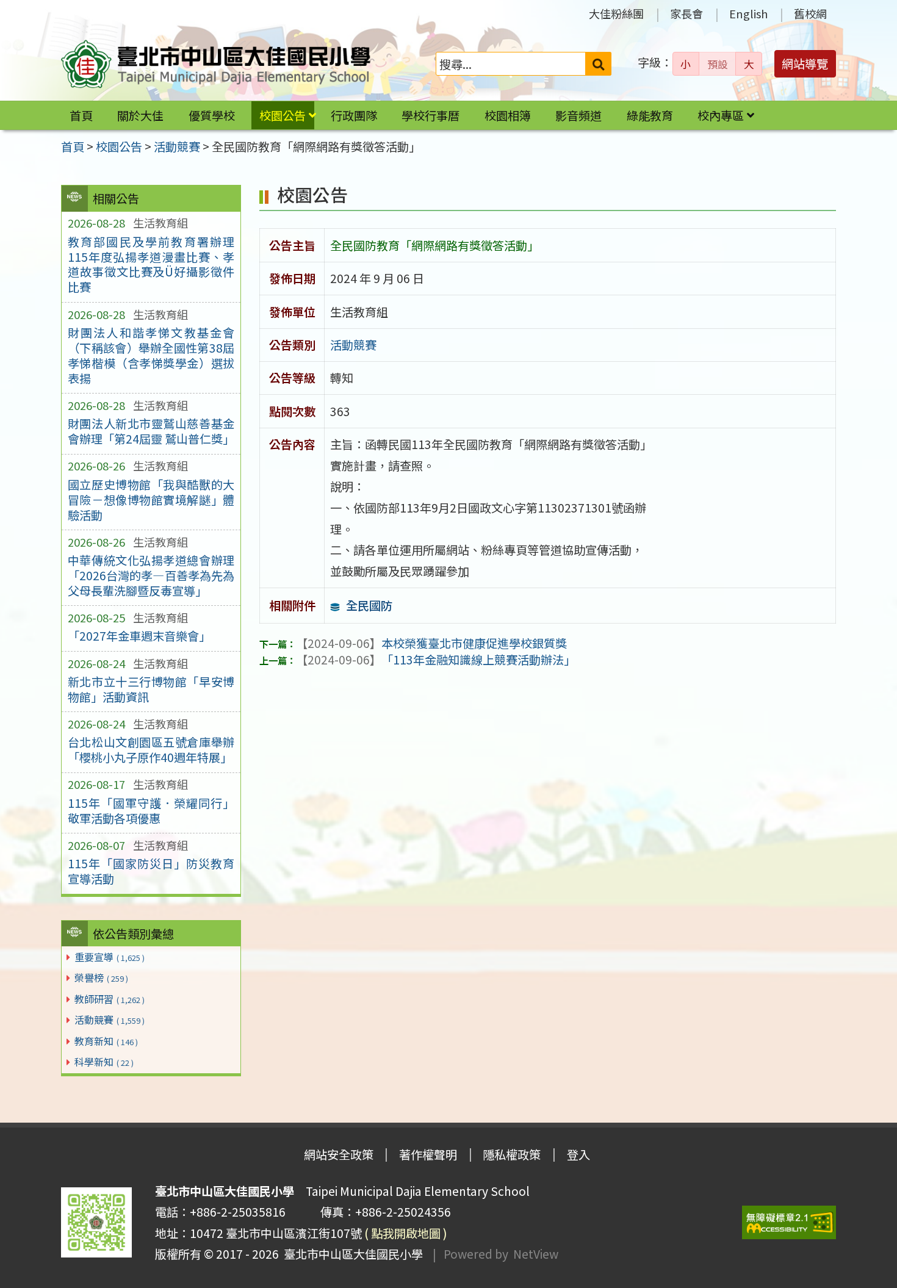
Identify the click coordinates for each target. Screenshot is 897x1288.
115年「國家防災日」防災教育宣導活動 (151, 871)
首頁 (81, 115)
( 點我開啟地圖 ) (405, 1233)
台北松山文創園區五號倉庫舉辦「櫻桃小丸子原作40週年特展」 (151, 749)
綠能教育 (650, 115)
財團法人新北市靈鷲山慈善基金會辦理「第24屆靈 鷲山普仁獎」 (151, 431)
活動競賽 (109, 1019)
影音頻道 (578, 115)
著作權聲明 (428, 1154)
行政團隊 (354, 115)
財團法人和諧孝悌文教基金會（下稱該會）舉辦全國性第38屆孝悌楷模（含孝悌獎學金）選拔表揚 (151, 355)
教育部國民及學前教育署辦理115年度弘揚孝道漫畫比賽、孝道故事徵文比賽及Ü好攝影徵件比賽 (151, 264)
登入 (578, 1154)
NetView (535, 1253)
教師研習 (109, 998)
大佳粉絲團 (616, 13)
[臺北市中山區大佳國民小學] (216, 63)
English (748, 13)
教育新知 (106, 1041)
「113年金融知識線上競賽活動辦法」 (435, 659)
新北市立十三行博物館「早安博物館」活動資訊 (151, 689)
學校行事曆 (430, 115)
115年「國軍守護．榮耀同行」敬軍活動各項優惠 (151, 810)
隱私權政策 (512, 1154)
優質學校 (212, 115)
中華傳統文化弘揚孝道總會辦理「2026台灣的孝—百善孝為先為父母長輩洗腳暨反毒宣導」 (151, 575)
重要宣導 (109, 956)
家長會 (686, 13)
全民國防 (369, 605)
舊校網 (810, 13)
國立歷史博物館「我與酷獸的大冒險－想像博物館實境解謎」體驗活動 (151, 499)
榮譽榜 (101, 977)
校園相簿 (508, 115)
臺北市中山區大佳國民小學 (351, 1253)
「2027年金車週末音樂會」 (139, 635)
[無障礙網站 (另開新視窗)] (789, 1222)
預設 (717, 64)
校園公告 (282, 115)
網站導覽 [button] (805, 63)
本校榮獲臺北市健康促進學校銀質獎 (431, 643)
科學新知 (104, 1061)
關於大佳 (140, 115)
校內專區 (720, 115)
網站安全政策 (338, 1154)
